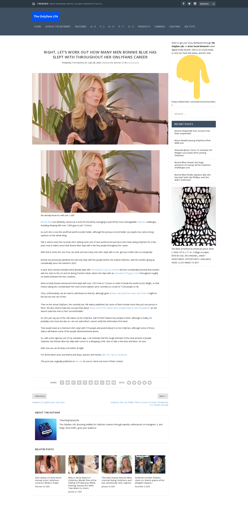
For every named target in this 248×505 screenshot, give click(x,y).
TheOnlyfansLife (79, 62)
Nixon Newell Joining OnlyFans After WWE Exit (193, 141)
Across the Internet (58, 26)
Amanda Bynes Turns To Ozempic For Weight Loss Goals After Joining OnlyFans (193, 153)
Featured (80, 26)
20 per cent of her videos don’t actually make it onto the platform (120, 308)
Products (144, 26)
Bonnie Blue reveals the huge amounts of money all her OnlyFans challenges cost (193, 165)
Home (37, 26)
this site (79, 361)
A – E (93, 26)
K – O (111, 26)
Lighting (174, 26)
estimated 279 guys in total (127, 273)
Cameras (160, 26)
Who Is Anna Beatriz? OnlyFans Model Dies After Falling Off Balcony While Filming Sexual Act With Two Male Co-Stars (82, 483)
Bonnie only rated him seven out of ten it (128, 293)
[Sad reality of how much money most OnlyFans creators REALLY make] (50, 464)
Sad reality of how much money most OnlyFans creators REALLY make (48, 480)
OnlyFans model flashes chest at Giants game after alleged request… (149, 480)
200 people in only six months (105, 269)
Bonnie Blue (46, 222)
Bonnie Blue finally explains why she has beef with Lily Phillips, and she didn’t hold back (193, 177)
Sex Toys (189, 26)
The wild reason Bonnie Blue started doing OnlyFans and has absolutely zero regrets (117, 480)
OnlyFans (141, 222)
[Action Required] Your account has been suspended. (192, 132)
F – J (102, 26)
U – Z (131, 26)
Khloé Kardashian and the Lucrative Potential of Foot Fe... (76, 3)
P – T (121, 26)
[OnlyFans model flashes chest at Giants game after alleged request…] (150, 464)
